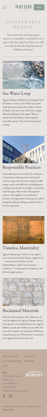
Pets (5, 366)
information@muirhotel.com (16, 391)
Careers (29, 361)
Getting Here (10, 356)
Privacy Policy (8, 409)
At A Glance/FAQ (12, 361)
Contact (29, 356)
